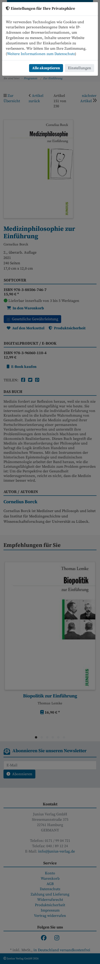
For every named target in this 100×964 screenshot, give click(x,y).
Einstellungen (79, 68)
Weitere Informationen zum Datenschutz (41, 54)
